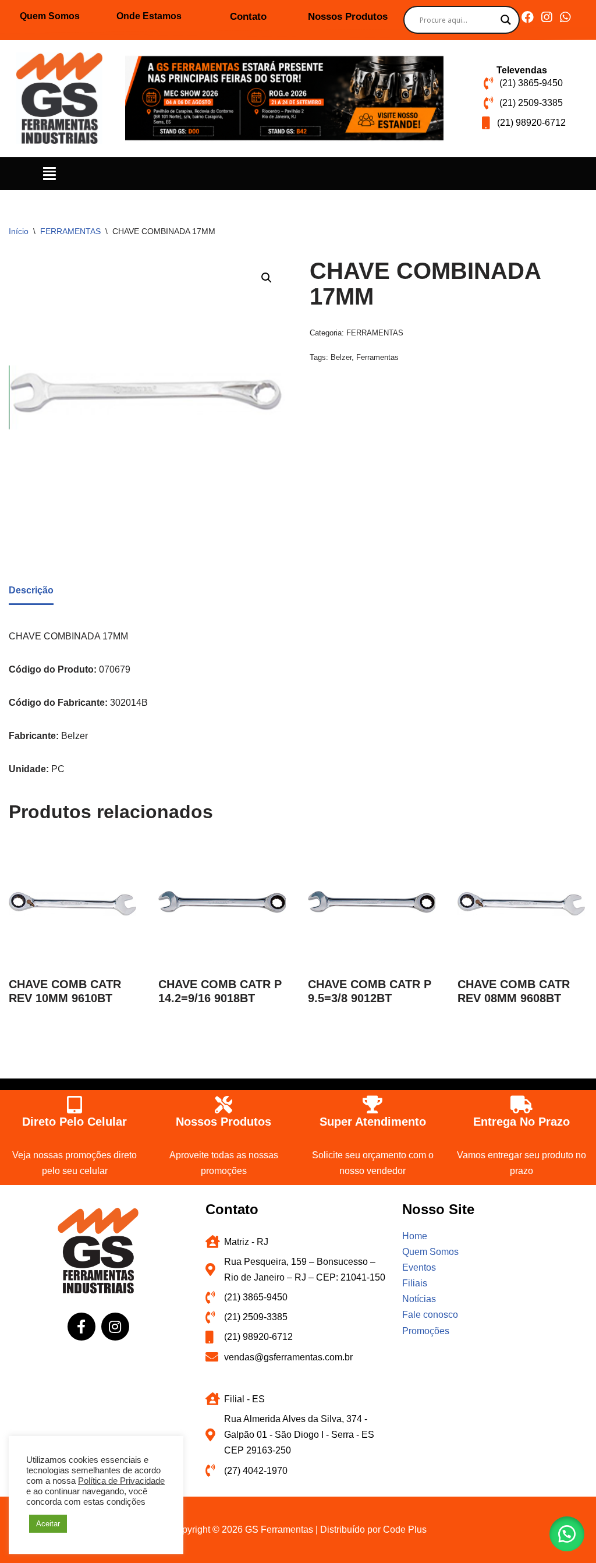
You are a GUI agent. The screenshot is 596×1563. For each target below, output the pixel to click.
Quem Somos (50, 16)
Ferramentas (377, 357)
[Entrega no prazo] (521, 1104)
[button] (50, 173)
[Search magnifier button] (506, 20)
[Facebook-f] (81, 1327)
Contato (248, 16)
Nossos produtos (223, 1121)
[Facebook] (528, 17)
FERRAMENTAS (70, 231)
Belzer (341, 357)
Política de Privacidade (121, 1481)
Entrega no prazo (521, 1121)
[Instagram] (546, 17)
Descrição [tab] (31, 590)
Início (19, 231)
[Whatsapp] (565, 17)
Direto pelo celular (74, 1121)
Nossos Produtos (348, 16)
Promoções (425, 1331)
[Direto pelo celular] (74, 1104)
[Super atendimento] (372, 1104)
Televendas (521, 70)
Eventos (419, 1267)
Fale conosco (430, 1315)
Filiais (414, 1283)
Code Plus (405, 1529)
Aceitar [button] (48, 1523)
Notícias (419, 1299)
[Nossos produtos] (223, 1104)
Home (414, 1236)
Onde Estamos (149, 16)
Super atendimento (373, 1121)
